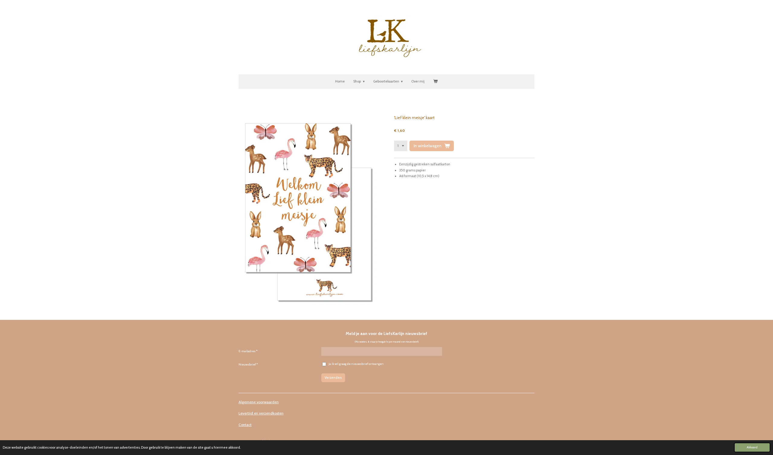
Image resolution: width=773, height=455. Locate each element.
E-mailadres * (248, 351)
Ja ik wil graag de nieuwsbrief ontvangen (356, 364)
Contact (245, 424)
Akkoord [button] (752, 447)
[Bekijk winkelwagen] (435, 82)
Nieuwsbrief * (248, 364)
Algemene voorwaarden (259, 402)
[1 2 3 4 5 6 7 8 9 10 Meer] (400, 146)
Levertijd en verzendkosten (261, 413)
